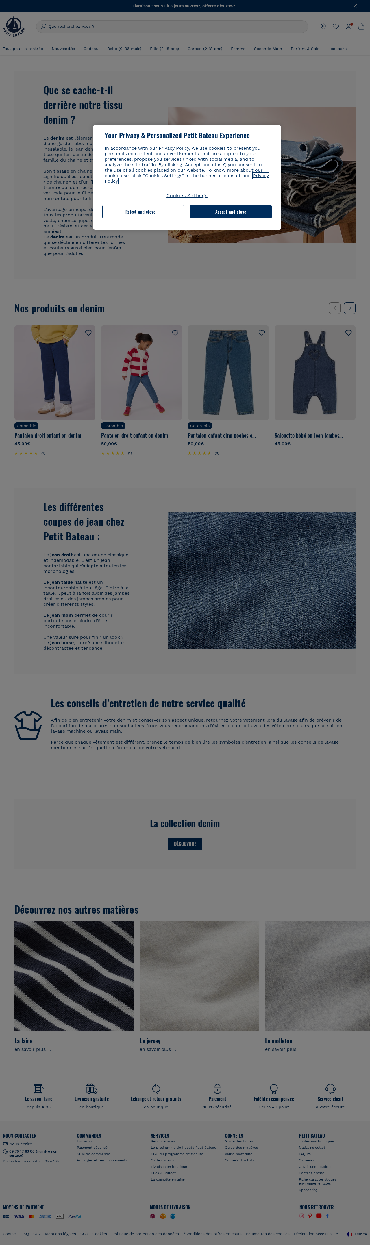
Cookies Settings (187, 195)
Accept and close (230, 212)
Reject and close (140, 212)
